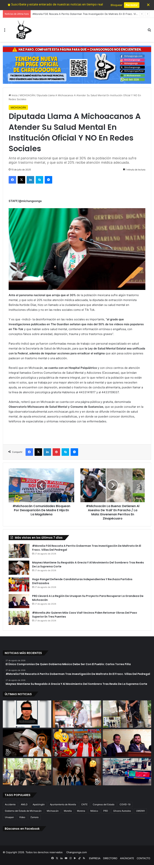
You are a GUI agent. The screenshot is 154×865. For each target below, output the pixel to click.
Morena (81, 810)
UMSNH (140, 810)
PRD (105, 810)
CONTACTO (143, 858)
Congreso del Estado (103, 804)
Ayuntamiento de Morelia (63, 804)
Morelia (68, 810)
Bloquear (116, 5)
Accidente (10, 804)
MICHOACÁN (27, 95)
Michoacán (53, 810)
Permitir (132, 5)
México (94, 810)
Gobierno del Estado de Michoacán (23, 810)
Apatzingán (39, 804)
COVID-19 (125, 804)
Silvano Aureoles (122, 810)
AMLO (24, 804)
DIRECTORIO (110, 858)
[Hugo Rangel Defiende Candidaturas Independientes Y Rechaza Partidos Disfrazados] (19, 584)
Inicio (14, 95)
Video (22, 817)
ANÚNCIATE (127, 858)
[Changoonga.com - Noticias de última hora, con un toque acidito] (23, 29)
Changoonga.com (76, 852)
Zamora (34, 817)
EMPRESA (94, 858)
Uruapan (9, 817)
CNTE (84, 804)
